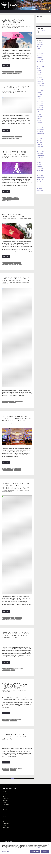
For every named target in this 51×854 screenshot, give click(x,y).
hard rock (18, 73)
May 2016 (39, 140)
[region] (25, 848)
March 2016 (39, 144)
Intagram (9, 841)
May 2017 (39, 118)
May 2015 (39, 162)
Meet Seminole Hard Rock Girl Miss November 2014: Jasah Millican (15, 635)
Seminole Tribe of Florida (8, 831)
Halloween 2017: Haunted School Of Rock (15, 88)
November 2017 (40, 107)
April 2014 (39, 186)
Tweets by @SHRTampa (42, 30)
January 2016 (40, 148)
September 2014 (40, 177)
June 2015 (39, 160)
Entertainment (8, 27)
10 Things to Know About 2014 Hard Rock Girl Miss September (15, 736)
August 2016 (40, 135)
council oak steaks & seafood (9, 619)
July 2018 (39, 92)
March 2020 (39, 57)
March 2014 (39, 188)
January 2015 (40, 170)
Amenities (5, 800)
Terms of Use (6, 804)
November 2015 (40, 151)
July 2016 (39, 136)
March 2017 (39, 122)
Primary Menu (49, 11)
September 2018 (40, 88)
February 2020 (40, 59)
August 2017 (40, 112)
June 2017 (39, 116)
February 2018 (40, 101)
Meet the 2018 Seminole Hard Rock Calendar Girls (16, 153)
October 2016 (40, 131)
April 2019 (39, 76)
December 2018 (40, 83)
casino (12, 136)
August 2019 (40, 68)
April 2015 (39, 164)
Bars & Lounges (6, 796)
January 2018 (40, 103)
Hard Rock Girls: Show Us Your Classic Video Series (15, 279)
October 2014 (40, 175)
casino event (18, 136)
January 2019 (40, 81)
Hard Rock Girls (14, 197)
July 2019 (39, 70)
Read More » (6, 65)
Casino (27, 156)
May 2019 (39, 74)
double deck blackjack (8, 469)
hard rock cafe (12, 402)
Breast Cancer (18, 71)
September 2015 (40, 155)
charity (12, 73)
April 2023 (39, 42)
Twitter (7, 841)
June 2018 (39, 94)
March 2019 (39, 77)
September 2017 (40, 111)
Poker (4, 829)
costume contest (7, 138)
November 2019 (40, 63)
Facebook (4, 841)
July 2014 (39, 181)
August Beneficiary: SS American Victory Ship (14, 215)
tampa (4, 200)
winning (9, 200)
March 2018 (39, 100)
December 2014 (40, 172)
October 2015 (40, 153)
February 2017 (40, 124)
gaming (12, 670)
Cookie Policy (6, 809)
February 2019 (40, 79)
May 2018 (39, 96)
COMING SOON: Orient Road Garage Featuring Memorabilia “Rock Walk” (16, 485)
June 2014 (39, 183)
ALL (4, 819)
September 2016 (40, 133)
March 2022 (39, 48)
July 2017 (39, 114)
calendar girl (6, 768)
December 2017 (40, 105)
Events (4, 802)
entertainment (15, 138)
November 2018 (40, 85)
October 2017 (40, 109)
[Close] (48, 844)
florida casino (6, 670)
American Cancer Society (8, 71)
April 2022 (39, 46)
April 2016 (39, 142)
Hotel (4, 791)
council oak (13, 769)
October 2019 (40, 64)
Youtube (14, 841)
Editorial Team (23, 639)
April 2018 (39, 98)
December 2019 (40, 61)
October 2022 (40, 44)
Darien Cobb (21, 26)
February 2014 (40, 190)
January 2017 (40, 125)
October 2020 (40, 53)
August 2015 (40, 157)
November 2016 (40, 129)
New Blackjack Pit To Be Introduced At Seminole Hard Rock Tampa (15, 686)
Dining (3, 27)
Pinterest (11, 841)
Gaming (5, 793)
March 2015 (39, 166)
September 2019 (40, 66)
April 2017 (39, 120)
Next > (20, 780)
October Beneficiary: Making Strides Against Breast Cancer (14, 22)
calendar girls (6, 73)
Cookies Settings (5, 851)
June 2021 (39, 50)
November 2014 (40, 173)
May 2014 (39, 184)
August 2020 (40, 55)
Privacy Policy (6, 807)
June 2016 (39, 138)
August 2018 (40, 90)
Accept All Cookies (35, 851)
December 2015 (40, 149)
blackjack (5, 468)
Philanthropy (15, 27)
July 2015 (39, 159)
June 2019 (39, 72)
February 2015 (40, 168)
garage (19, 619)
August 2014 (40, 179)
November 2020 (40, 52)
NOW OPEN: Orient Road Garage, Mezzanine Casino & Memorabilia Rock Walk (17, 418)
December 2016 (40, 127)
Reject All (45, 851)
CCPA (4, 806)
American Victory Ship (7, 262)
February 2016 (40, 146)
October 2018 (40, 87)
